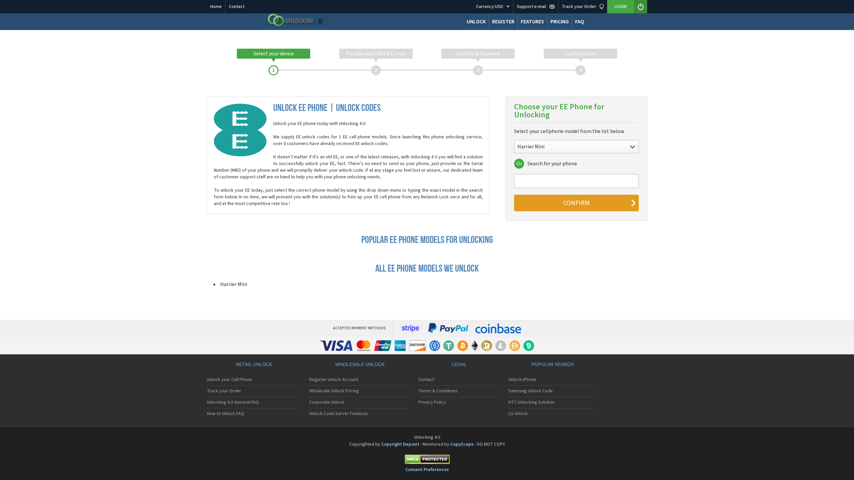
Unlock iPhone (522, 379)
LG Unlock (518, 413)
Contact (237, 6)
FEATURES (532, 21)
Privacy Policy (432, 402)
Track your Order (224, 391)
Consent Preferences (427, 469)
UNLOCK (476, 21)
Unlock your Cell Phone (229, 379)
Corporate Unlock (326, 402)
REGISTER (503, 21)
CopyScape (462, 444)
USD (489, 6)
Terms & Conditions (438, 391)
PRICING (559, 21)
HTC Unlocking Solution (531, 402)
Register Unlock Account (333, 379)
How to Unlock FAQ (225, 413)
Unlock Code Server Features (338, 413)
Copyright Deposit (400, 444)
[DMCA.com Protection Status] (427, 460)
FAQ (579, 21)
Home (216, 6)
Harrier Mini (233, 284)
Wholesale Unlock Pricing (334, 391)
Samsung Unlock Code (530, 391)
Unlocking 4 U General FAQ (233, 402)
